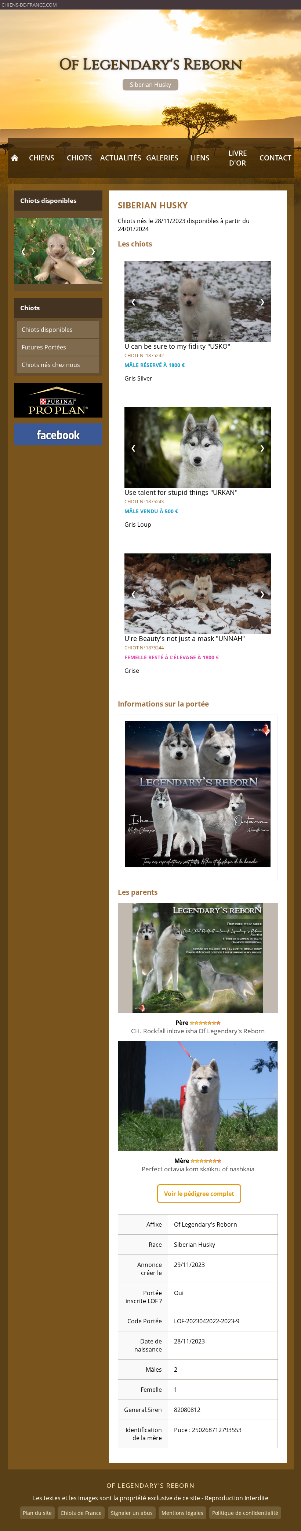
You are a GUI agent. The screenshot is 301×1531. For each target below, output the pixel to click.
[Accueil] (15, 158)
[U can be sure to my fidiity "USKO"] (197, 301)
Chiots (79, 158)
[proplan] (58, 400)
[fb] (58, 434)
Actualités (120, 158)
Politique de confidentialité (245, 1512)
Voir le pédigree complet (199, 1194)
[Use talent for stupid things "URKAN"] (197, 447)
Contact (275, 158)
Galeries (162, 158)
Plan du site (37, 1512)
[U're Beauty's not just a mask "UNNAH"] (197, 593)
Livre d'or (237, 158)
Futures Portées (44, 347)
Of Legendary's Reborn (150, 65)
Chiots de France (81, 1512)
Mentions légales (182, 1512)
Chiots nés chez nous (51, 365)
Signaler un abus (132, 1512)
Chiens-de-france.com (29, 4)
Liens (199, 158)
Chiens (41, 158)
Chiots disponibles (47, 330)
